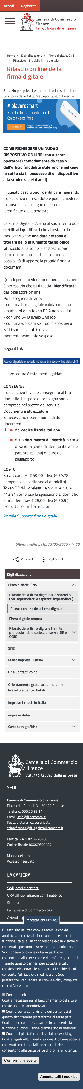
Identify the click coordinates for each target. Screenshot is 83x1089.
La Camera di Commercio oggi (30, 910)
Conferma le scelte (20, 1060)
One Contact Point (22, 672)
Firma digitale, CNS (61, 55)
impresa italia (19, 715)
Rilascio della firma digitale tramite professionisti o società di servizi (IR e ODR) (38, 632)
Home (11, 55)
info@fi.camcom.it (31, 817)
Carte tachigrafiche (22, 726)
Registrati (29, 6)
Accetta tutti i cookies (59, 1077)
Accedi (9, 6)
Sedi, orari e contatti (23, 888)
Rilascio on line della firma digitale (36, 608)
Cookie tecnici (17, 994)
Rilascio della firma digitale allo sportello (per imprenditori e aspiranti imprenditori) (41, 597)
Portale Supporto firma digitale (30, 516)
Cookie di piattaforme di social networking (39, 1033)
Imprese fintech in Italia (27, 702)
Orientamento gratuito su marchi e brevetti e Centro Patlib (35, 687)
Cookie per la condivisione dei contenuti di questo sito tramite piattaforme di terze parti (37, 1014)
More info (20, 985)
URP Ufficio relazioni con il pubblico (34, 895)
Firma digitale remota (25, 618)
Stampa (13, 902)
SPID (11, 648)
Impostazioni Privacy (41, 920)
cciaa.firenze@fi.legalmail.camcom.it (35, 828)
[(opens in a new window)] (41, 115)
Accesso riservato (20, 861)
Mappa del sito (18, 855)
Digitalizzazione (31, 55)
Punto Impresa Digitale (25, 660)
